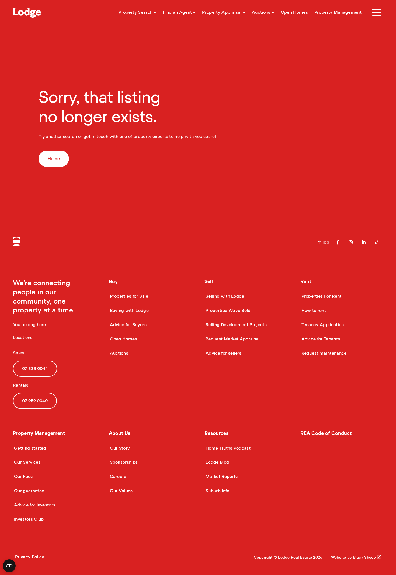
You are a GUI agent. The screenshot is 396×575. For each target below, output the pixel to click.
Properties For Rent (321, 296)
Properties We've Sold (227, 310)
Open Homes (123, 339)
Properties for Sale (128, 296)
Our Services (27, 462)
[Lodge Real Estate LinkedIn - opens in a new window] (363, 242)
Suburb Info (217, 491)
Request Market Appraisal (232, 339)
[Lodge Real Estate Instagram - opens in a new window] (350, 242)
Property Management (39, 433)
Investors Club (28, 519)
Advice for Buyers (128, 325)
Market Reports (221, 476)
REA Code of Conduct (326, 433)
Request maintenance (323, 353)
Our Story (119, 448)
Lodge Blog (216, 462)
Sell (208, 281)
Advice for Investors (34, 505)
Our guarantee (28, 491)
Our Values (121, 491)
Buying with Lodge (129, 310)
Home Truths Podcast (227, 448)
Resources (216, 433)
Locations (22, 338)
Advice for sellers (223, 353)
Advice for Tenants (320, 339)
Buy (113, 281)
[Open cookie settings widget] (9, 565)
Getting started (29, 448)
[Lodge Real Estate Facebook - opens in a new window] (337, 242)
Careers (117, 476)
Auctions (118, 353)
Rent (305, 281)
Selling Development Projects (235, 325)
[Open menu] (376, 12)
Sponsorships (123, 462)
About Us (119, 433)
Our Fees (23, 476)
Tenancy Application (322, 325)
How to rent (313, 310)
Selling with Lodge (224, 296)
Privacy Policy (29, 557)
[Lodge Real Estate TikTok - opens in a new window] (376, 242)
